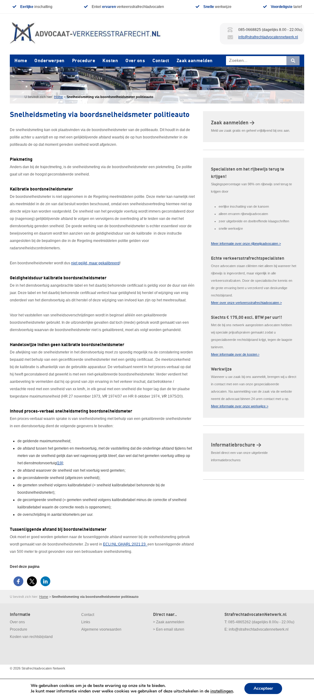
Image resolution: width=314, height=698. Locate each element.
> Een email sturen (168, 629)
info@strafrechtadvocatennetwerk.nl (268, 37)
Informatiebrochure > (236, 445)
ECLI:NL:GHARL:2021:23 (125, 544)
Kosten (110, 60)
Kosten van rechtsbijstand (31, 637)
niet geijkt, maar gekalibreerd (95, 263)
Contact (160, 60)
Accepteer (263, 688)
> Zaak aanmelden (168, 622)
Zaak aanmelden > (233, 123)
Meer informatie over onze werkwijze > (239, 406)
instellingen (221, 691)
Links (85, 622)
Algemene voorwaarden (101, 629)
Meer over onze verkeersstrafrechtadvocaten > (246, 302)
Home (20, 60)
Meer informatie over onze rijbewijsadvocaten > (246, 243)
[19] (60, 463)
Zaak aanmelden (195, 60)
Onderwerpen (49, 60)
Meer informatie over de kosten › (235, 354)
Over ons (135, 60)
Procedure (83, 60)
